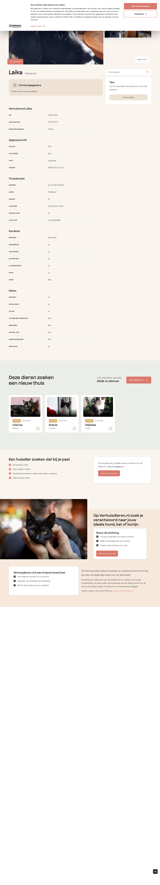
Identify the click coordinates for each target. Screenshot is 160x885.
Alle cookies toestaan (140, 6)
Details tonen (36, 26)
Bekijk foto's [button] (142, 59)
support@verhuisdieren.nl (123, 591)
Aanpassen (139, 14)
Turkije (87, 428)
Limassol (52, 428)
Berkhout (16, 428)
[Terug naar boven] (155, 871)
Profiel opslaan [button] (114, 72)
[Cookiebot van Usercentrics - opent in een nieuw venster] (15, 26)
